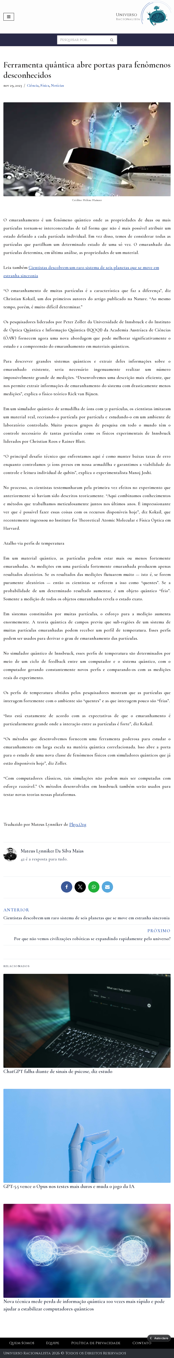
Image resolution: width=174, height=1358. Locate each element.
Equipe (53, 1343)
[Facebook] (66, 887)
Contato (142, 1343)
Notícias (57, 85)
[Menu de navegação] (8, 17)
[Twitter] (80, 887)
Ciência (33, 85)
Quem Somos (21, 1343)
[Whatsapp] (93, 887)
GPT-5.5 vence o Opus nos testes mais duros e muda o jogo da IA (69, 1186)
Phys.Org (77, 824)
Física (44, 85)
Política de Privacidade (96, 1343)
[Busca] (112, 39)
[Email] (107, 887)
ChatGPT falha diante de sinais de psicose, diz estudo (57, 1071)
